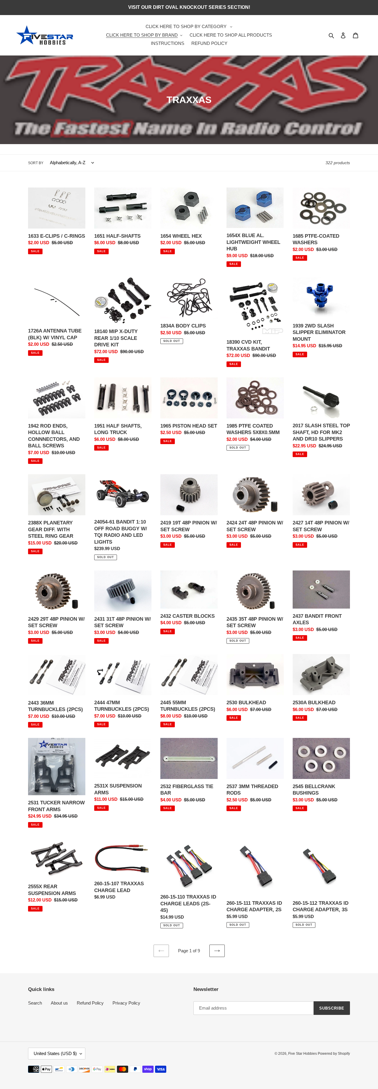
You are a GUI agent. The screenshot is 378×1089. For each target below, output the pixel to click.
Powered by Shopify (334, 1053)
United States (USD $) (55, 1053)
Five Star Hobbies (303, 1053)
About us (59, 1002)
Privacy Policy (126, 1002)
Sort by (35, 163)
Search (35, 1002)
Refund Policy (90, 1002)
